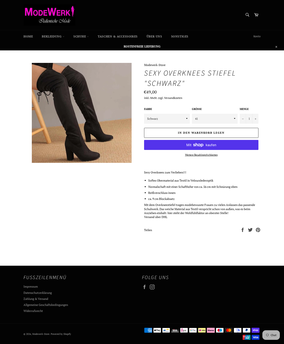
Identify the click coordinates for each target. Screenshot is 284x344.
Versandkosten (173, 98)
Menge (244, 109)
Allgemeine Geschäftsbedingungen (45, 305)
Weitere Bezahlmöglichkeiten (201, 154)
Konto (257, 36)
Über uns (154, 36)
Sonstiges (179, 36)
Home (28, 36)
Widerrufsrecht (33, 311)
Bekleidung (52, 36)
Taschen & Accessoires (118, 36)
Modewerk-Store (40, 333)
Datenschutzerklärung (37, 293)
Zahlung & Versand (35, 299)
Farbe (148, 109)
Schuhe (80, 36)
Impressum (30, 286)
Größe (197, 109)
